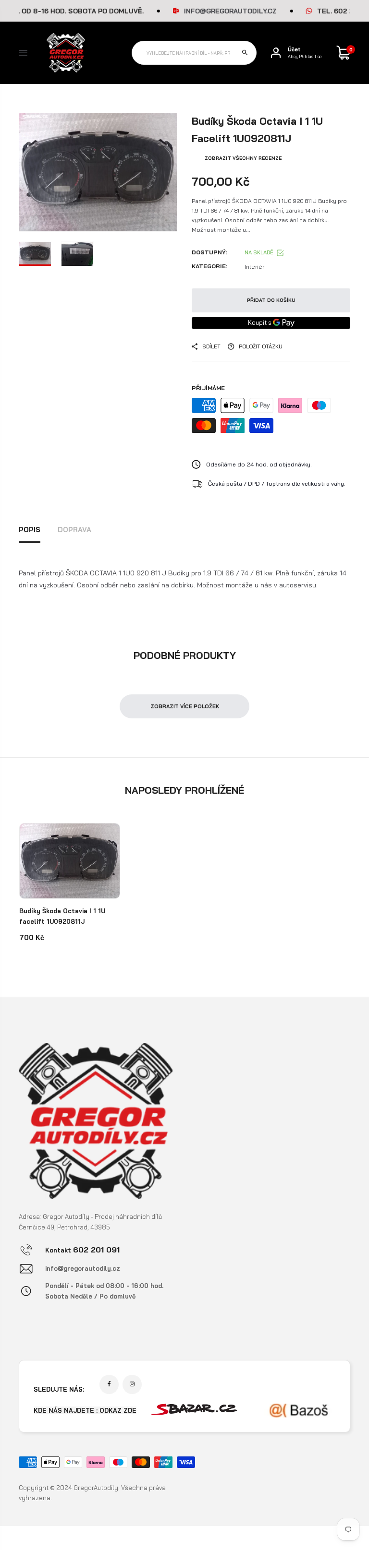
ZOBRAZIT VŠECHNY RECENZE (243, 158)
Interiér (254, 266)
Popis (29, 529)
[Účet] (276, 53)
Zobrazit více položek (184, 706)
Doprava (74, 529)
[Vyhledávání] (245, 53)
